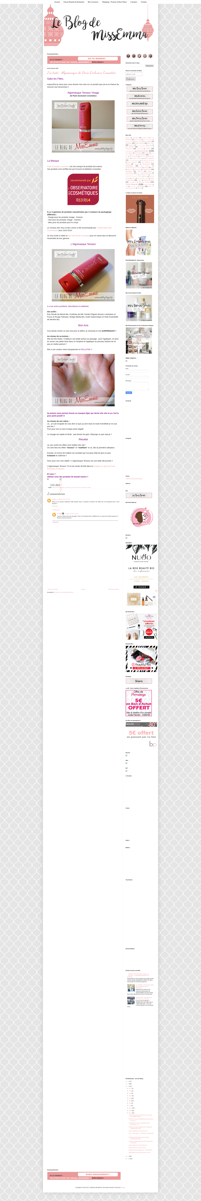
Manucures (146, 164)
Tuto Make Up (134, 186)
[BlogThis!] (53, 485)
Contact (144, 2)
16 (128, 1084)
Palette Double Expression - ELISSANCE (140, 1150)
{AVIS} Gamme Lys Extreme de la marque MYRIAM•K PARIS (140, 1115)
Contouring (140, 148)
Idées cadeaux (149, 158)
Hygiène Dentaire (136, 158)
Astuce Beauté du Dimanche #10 (138, 1131)
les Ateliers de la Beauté (148, 160)
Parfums (139, 171)
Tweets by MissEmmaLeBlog (134, 478)
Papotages (129, 171)
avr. (130, 1105)
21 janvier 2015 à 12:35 (71, 513)
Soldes (139, 180)
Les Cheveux (132, 162)
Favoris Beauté (134, 156)
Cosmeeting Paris (130, 151)
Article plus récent (53, 589)
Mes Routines (145, 166)
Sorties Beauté (149, 180)
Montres (130, 169)
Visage (89, 487)
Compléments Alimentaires (145, 147)
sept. (130, 1096)
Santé (145, 176)
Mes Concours (93, 2)
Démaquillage (129, 153)
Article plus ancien (113, 589)
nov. (130, 1091)
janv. (130, 1113)
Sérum (133, 178)
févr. (130, 1110)
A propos (133, 2)
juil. (130, 1098)
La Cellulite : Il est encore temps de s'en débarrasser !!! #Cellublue (145, 986)
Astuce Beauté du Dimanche (73, 2)
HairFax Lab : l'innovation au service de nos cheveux (144, 998)
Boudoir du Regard (141, 145)
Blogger (123, 1187)
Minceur (146, 167)
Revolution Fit (144, 174)
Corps (148, 148)
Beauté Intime (129, 141)
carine (54, 499)
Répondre (55, 506)
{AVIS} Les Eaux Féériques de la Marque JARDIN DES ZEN (140, 1127)
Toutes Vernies (148, 184)
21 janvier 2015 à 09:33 (63, 499)
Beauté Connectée (147, 139)
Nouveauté (146, 169)
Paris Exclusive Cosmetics (58, 166)
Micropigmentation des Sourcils (134, 167)
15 (128, 1086)
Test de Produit (75, 487)
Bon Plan (151, 143)
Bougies (150, 145)
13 (128, 1158)
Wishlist (139, 188)
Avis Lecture (138, 139)
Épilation (133, 154)
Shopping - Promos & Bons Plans (114, 2)
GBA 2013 (142, 156)
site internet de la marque (78, 236)
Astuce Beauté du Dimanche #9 (138, 1145)
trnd (127, 186)
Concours (129, 148)
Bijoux (145, 141)
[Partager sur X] (55, 485)
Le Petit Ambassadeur (134, 160)
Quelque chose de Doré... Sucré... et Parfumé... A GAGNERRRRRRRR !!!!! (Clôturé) (138, 975)
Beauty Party (138, 141)
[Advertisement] (83, 571)
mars (130, 1108)
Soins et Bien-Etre (66, 487)
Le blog (59, 513)
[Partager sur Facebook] (57, 485)
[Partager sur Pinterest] (59, 485)
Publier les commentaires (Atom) (64, 592)
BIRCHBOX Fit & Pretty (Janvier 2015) (139, 1152)
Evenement (141, 155)
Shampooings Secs (143, 178)
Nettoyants (137, 169)
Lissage (137, 164)
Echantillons (138, 153)
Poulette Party (148, 173)
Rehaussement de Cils (131, 174)
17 (128, 1081)
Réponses (57, 510)
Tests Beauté (83, 487)
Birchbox (128, 143)
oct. (130, 1093)
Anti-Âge (135, 138)
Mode (152, 167)
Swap (130, 182)
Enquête (147, 153)
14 (128, 1156)
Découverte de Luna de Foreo (137, 1147)
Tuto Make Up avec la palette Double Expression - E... (139, 1123)
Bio (53, 487)
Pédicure (139, 173)
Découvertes (58, 487)
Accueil (57, 2)
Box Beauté (130, 147)
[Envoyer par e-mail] (51, 485)
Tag (135, 182)
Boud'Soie (131, 145)
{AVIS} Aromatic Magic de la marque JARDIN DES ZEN (139, 1138)
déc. (130, 1088)
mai (130, 1103)
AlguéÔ (127, 137)
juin (130, 1100)
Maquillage (129, 166)
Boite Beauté (139, 143)
